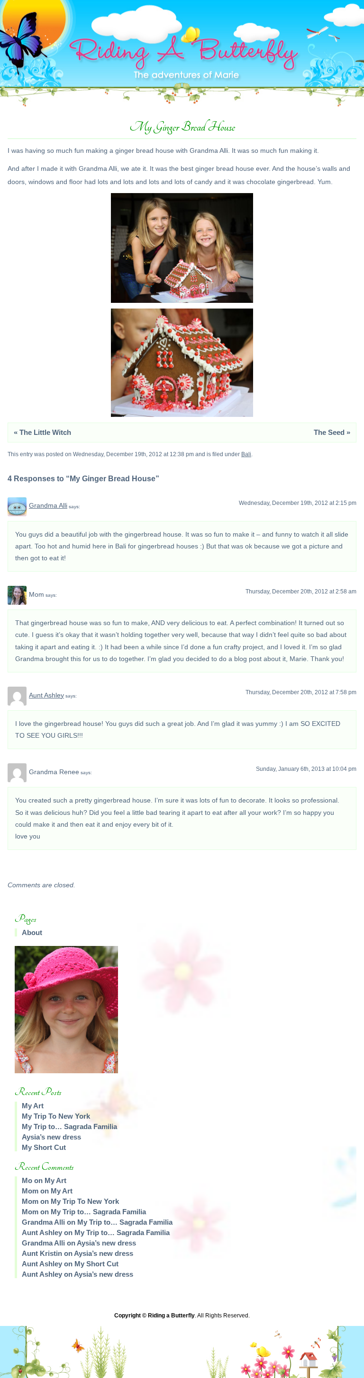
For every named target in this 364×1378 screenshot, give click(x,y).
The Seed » (332, 432)
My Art (33, 1106)
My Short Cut (44, 1147)
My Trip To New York (56, 1116)
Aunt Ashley (46, 695)
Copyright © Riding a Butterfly (154, 1315)
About (32, 932)
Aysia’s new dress (51, 1137)
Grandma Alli (48, 505)
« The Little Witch (42, 432)
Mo (27, 1180)
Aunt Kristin (42, 1253)
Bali (246, 454)
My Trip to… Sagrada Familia (69, 1126)
